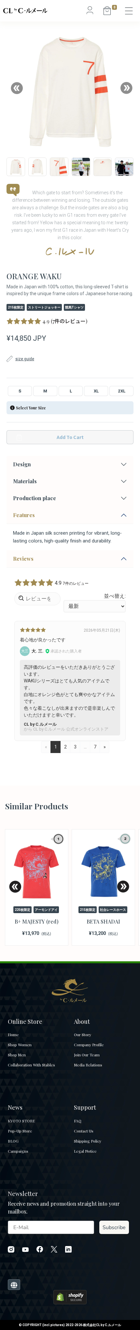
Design (22, 464)
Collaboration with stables (31, 1064)
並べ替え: (115, 596)
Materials (25, 481)
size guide (24, 359)
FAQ (77, 1120)
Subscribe (114, 1227)
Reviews (23, 558)
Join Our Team (87, 1054)
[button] (16, 88)
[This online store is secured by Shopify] (70, 1296)
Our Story (82, 1034)
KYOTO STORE (21, 1120)
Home (13, 1034)
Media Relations (88, 1064)
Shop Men (17, 1054)
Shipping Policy (87, 1141)
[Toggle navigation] (129, 10)
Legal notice (85, 1151)
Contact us (83, 1130)
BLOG (13, 1141)
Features (24, 515)
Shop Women (20, 1044)
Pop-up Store (20, 1130)
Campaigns (18, 1151)
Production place (34, 498)
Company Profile (89, 1044)
